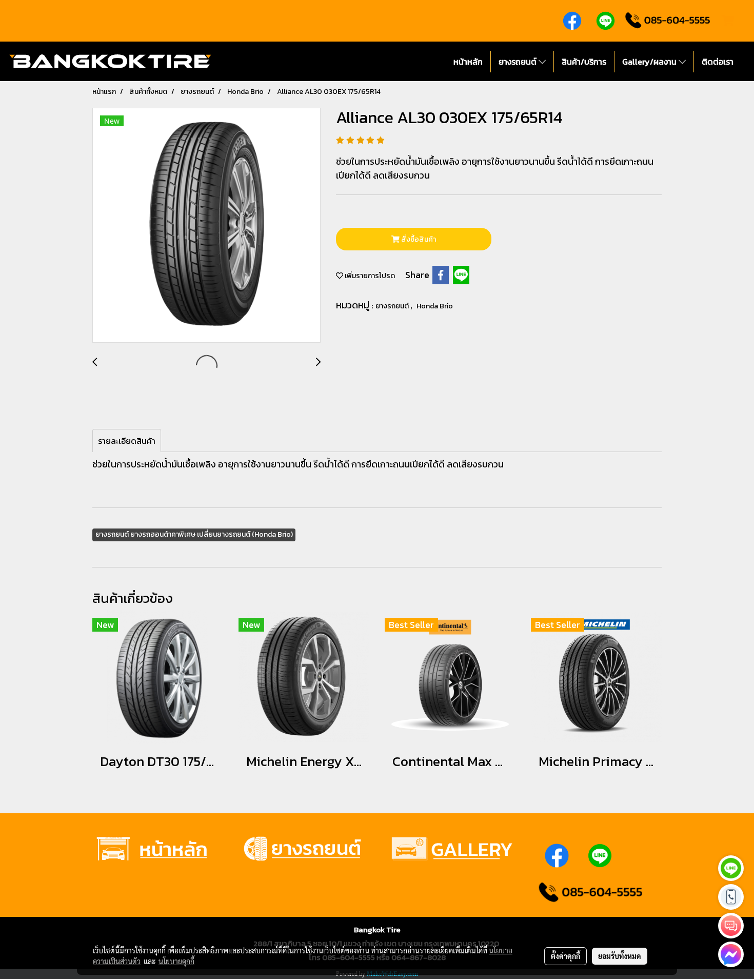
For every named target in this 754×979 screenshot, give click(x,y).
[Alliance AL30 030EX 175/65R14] (206, 225)
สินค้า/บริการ (584, 61)
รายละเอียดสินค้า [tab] (126, 441)
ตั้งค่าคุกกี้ (565, 956)
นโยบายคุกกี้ (176, 961)
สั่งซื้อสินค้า (418, 239)
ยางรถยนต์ (519, 61)
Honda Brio (434, 306)
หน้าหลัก (468, 61)
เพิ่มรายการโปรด (369, 275)
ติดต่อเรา (717, 61)
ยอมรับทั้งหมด (619, 956)
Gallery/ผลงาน (650, 61)
